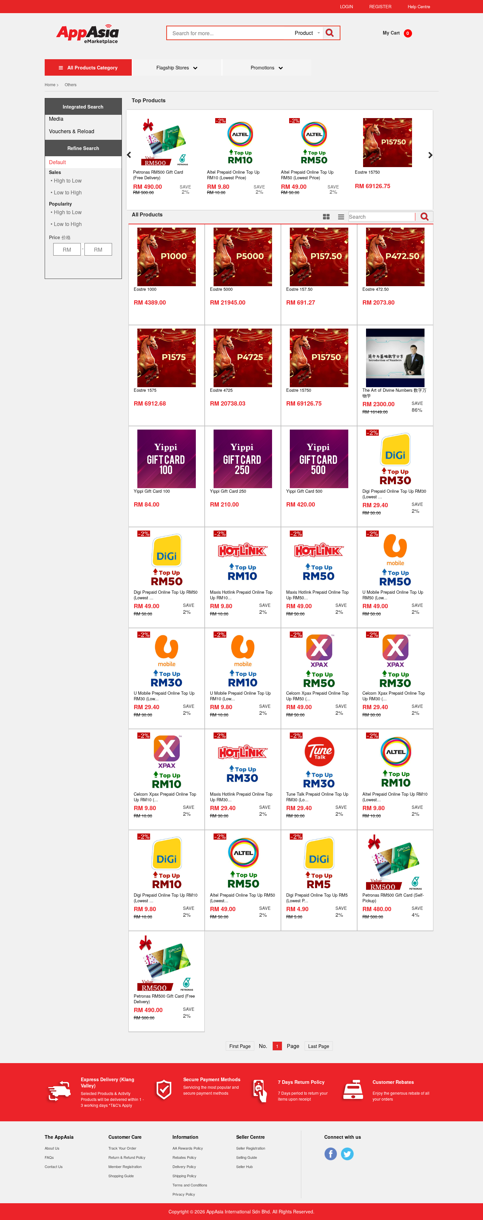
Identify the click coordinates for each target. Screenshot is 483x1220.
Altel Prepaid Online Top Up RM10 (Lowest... (394, 797)
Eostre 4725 (221, 390)
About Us (52, 1148)
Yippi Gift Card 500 (304, 491)
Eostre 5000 (221, 289)
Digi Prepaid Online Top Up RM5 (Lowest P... (317, 898)
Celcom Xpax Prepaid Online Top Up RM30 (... (393, 696)
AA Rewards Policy (187, 1148)
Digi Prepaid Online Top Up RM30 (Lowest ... (394, 494)
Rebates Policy (184, 1157)
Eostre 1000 (145, 289)
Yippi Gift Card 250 (228, 491)
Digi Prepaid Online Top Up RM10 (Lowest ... (165, 898)
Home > (52, 84)
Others (71, 84)
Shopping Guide (121, 1175)
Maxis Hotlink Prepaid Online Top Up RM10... (241, 595)
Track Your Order (122, 1148)
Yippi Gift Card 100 (152, 491)
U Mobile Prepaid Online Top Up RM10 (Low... (240, 696)
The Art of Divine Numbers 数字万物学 (394, 393)
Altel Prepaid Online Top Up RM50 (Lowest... (242, 898)
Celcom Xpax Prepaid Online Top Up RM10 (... (165, 797)
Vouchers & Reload (71, 131)
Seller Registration (250, 1148)
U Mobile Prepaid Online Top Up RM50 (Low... (392, 595)
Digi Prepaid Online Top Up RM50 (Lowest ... (165, 595)
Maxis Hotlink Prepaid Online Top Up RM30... (241, 797)
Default (57, 162)
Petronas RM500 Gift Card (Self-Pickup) (393, 898)
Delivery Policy (184, 1166)
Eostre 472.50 (375, 289)
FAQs (49, 1157)
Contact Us (54, 1166)
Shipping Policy (184, 1175)
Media (56, 118)
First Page (240, 1046)
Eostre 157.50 (299, 289)
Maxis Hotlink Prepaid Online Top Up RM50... (317, 595)
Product (304, 33)
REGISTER (380, 6)
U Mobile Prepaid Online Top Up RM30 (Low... (164, 696)
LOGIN (346, 6)
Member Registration (125, 1166)
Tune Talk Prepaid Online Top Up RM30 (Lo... (317, 797)
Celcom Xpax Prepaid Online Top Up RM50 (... (317, 696)
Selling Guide (246, 1157)
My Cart (391, 32)
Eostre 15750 (298, 390)
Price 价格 (60, 237)
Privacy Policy (183, 1194)
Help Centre (419, 6)
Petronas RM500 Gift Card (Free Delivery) (164, 999)
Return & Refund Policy (127, 1157)
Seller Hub (244, 1166)
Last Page (318, 1046)
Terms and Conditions (189, 1184)
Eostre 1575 (145, 390)
